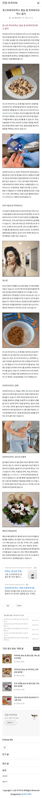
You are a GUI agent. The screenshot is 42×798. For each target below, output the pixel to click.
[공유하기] (11, 606)
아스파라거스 (15, 475)
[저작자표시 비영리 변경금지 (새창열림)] (27, 606)
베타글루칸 (30, 391)
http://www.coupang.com (15, 584)
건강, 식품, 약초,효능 (12, 718)
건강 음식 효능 (16, 18)
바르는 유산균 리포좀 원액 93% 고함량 (13, 571)
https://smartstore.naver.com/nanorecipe (19, 568)
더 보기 (36, 649)
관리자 (5, 776)
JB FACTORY (26, 794)
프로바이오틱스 (8, 113)
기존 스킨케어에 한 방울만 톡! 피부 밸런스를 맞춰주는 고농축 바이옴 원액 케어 (14, 575)
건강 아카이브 (11, 715)
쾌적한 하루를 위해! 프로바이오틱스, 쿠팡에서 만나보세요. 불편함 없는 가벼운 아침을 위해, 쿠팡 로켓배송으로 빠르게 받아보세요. (20, 592)
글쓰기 (5, 782)
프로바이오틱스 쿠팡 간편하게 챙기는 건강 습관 (20, 588)
